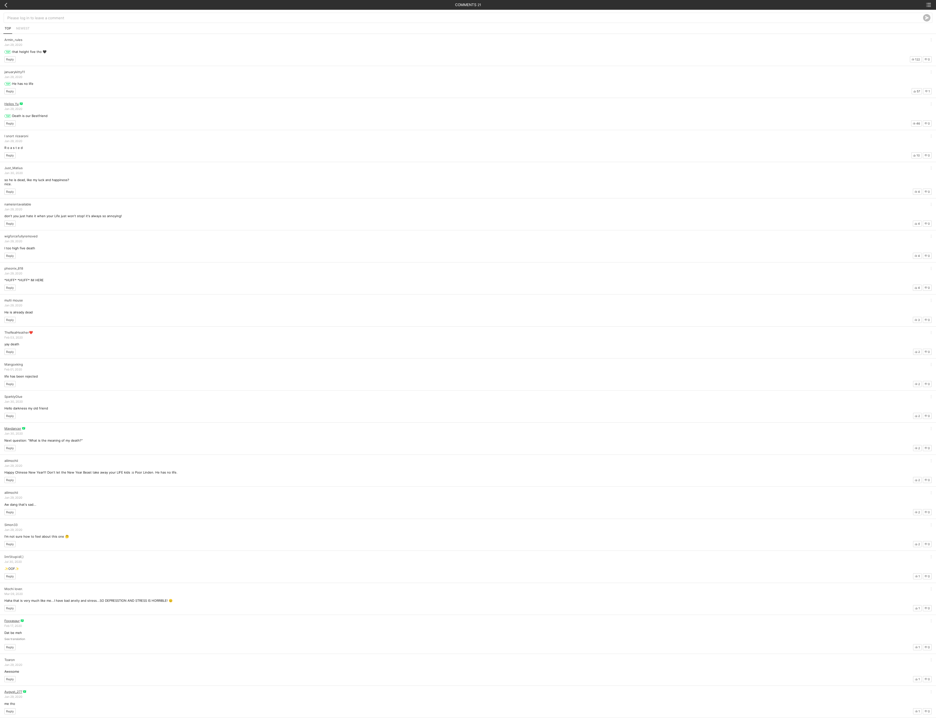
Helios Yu (11, 104)
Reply (10, 59)
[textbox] (465, 17)
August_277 (13, 692)
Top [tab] (8, 28)
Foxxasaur (12, 621)
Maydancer (12, 428)
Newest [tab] (22, 28)
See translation (14, 639)
